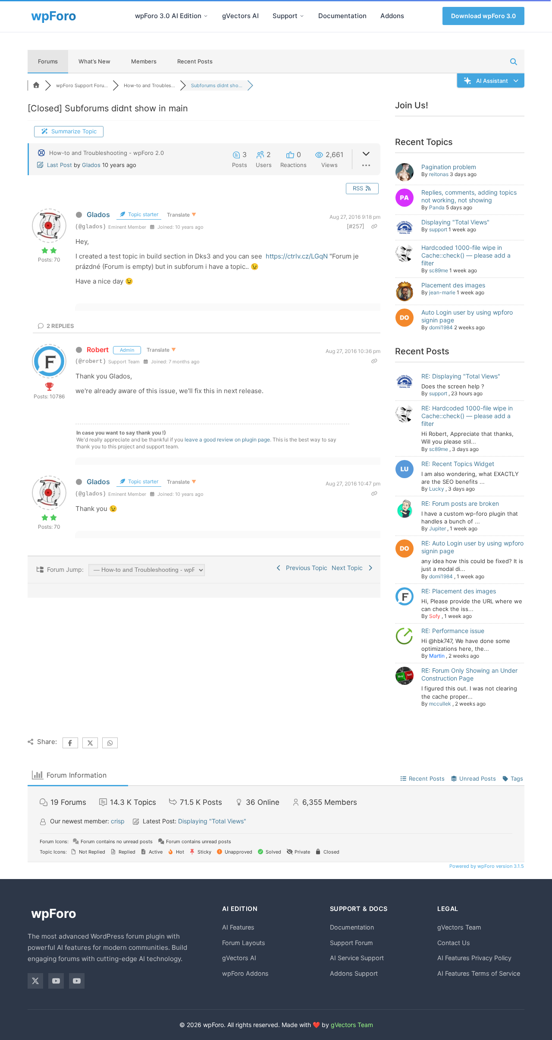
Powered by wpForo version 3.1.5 (486, 866)
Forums (48, 61)
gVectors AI (240, 16)
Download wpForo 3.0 (483, 15)
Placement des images (453, 285)
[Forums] (36, 85)
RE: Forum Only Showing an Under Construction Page (469, 674)
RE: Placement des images (458, 591)
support (438, 229)
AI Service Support (357, 957)
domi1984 (441, 327)
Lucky (436, 488)
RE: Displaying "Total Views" (460, 376)
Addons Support (354, 973)
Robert (98, 349)
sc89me (438, 270)
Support (285, 16)
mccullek (440, 703)
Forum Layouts (243, 942)
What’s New (94, 61)
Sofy (434, 616)
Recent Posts (195, 61)
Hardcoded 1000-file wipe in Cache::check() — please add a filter (466, 255)
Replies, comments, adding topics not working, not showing (469, 196)
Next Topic (349, 567)
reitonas (438, 174)
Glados (91, 164)
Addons (392, 16)
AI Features (238, 927)
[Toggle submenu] (205, 16)
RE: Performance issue (452, 630)
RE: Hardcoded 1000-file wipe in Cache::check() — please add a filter (467, 415)
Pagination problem (448, 166)
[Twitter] (35, 981)
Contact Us (453, 942)
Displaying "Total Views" (455, 222)
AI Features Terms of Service (478, 973)
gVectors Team (459, 927)
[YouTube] (56, 981)
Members (144, 61)
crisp (118, 821)
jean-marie (442, 292)
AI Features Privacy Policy (474, 957)
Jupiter (437, 528)
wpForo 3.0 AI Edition (168, 16)
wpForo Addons (245, 973)
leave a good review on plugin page (227, 439)
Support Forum (351, 942)
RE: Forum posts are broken (460, 503)
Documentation (342, 16)
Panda (437, 207)
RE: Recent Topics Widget (457, 463)
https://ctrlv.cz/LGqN (297, 256)
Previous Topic (304, 567)
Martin (437, 655)
